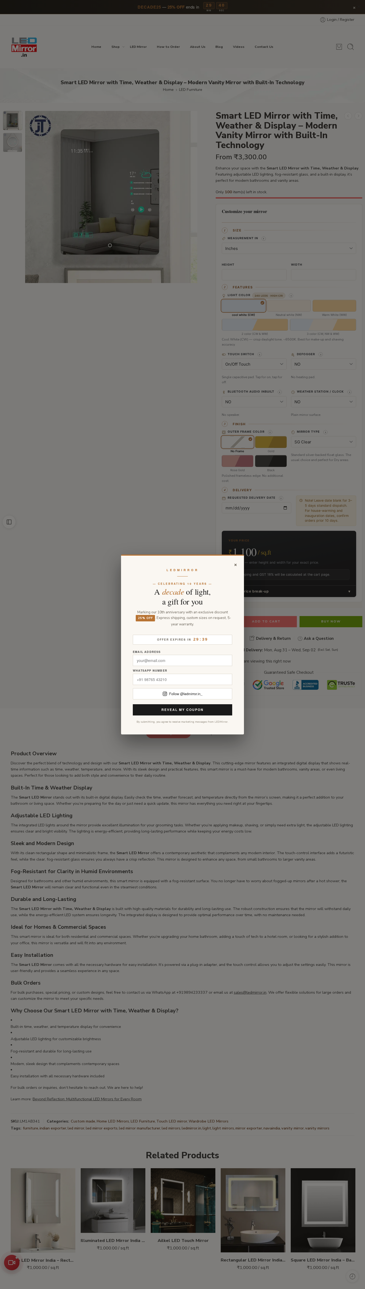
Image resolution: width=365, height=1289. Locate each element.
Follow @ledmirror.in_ (185, 693)
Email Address (147, 652)
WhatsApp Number (150, 670)
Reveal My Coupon (182, 709)
